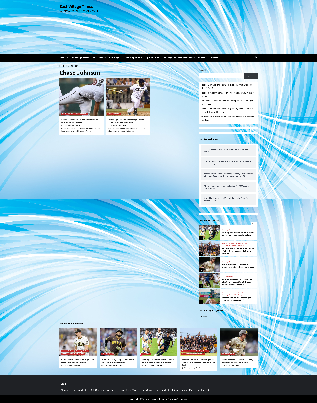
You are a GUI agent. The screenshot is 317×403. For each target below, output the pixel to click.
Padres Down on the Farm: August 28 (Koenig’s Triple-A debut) (238, 298)
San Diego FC (115, 57)
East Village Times (76, 6)
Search (202, 70)
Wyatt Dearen (236, 365)
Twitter (203, 316)
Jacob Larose (117, 365)
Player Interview (67, 114)
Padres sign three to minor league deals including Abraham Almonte (126, 121)
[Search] (256, 57)
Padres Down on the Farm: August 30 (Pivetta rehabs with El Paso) (226, 86)
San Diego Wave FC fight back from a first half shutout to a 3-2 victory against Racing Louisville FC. (237, 282)
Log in (63, 383)
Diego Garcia (76, 365)
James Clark (76, 125)
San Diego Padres (80, 57)
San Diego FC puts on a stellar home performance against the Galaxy (228, 102)
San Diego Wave (134, 57)
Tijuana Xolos (152, 57)
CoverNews (167, 398)
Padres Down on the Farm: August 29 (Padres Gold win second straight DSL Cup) (227, 110)
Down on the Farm (228, 243)
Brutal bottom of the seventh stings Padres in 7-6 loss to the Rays (227, 118)
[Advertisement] (158, 35)
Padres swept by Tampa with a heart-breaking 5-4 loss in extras (227, 94)
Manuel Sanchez (156, 365)
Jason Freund (123, 125)
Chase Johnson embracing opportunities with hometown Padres (79, 121)
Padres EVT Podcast (208, 57)
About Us (63, 57)
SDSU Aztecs (99, 57)
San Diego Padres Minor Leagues (178, 57)
